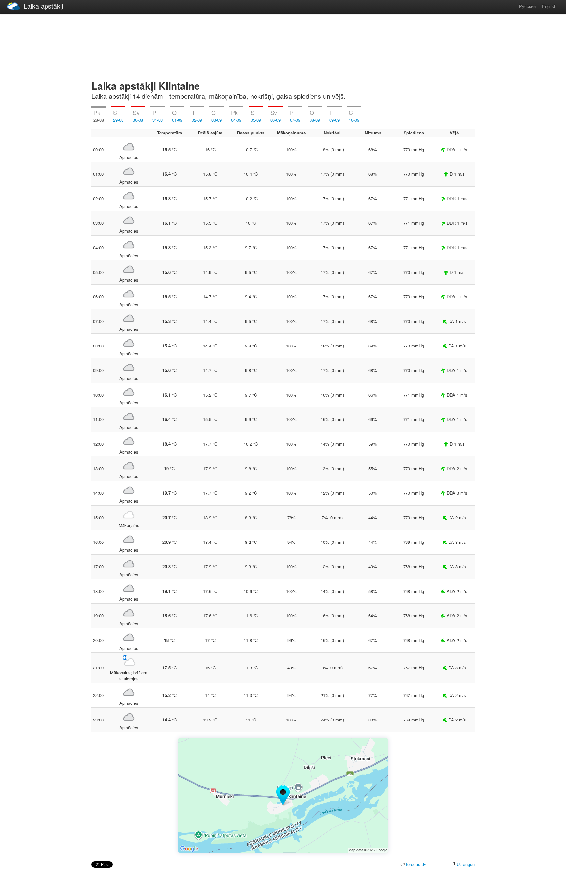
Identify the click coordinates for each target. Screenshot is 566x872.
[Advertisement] (283, 46)
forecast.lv (416, 864)
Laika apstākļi (43, 5)
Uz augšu (466, 864)
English (549, 6)
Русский (527, 6)
